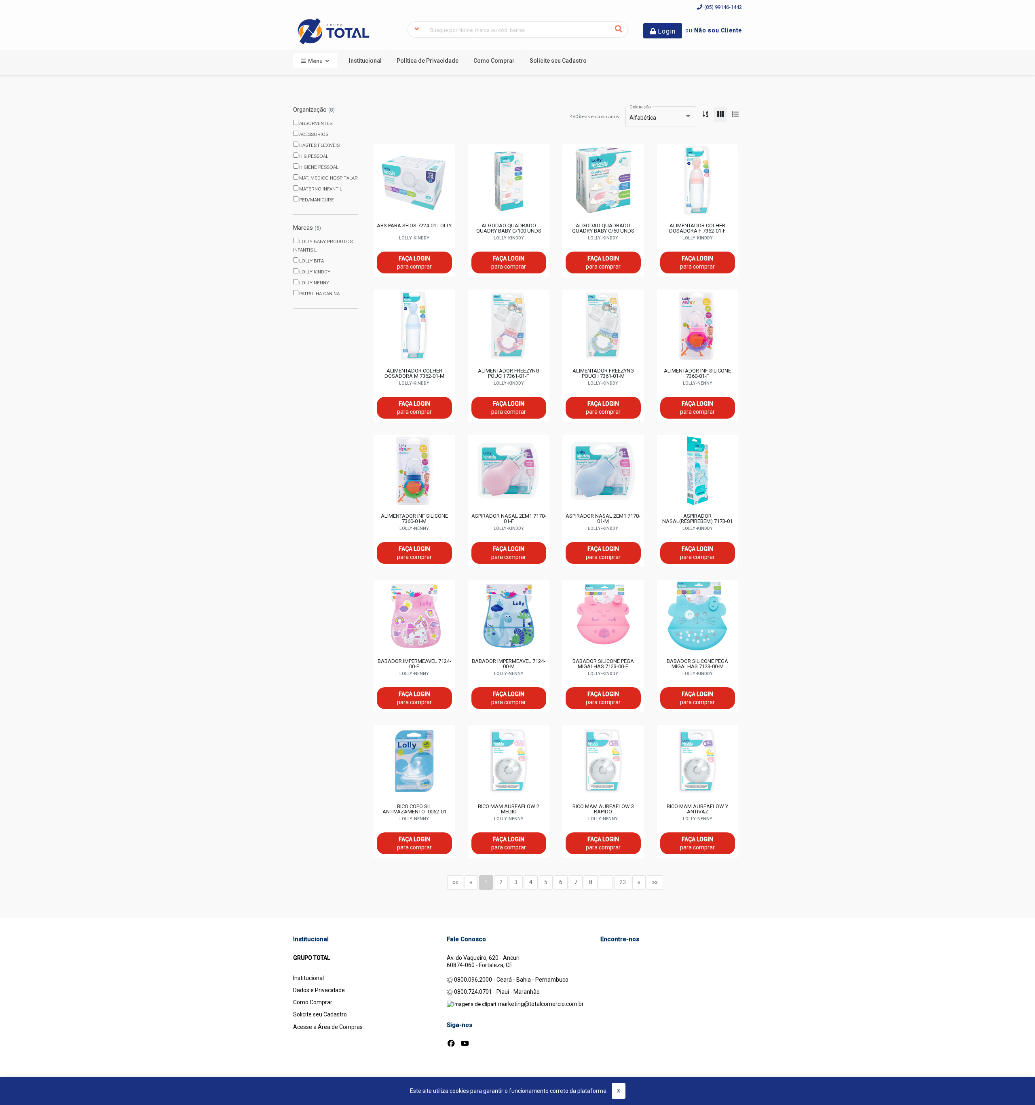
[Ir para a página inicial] (333, 30)
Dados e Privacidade (319, 990)
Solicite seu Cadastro (320, 1014)
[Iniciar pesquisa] (619, 29)
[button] (365, 60)
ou (713, 30)
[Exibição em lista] (735, 114)
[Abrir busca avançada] (417, 29)
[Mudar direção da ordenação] (705, 114)
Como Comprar (312, 1002)
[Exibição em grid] (720, 114)
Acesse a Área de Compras (328, 1027)
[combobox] (517, 29)
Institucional (308, 978)
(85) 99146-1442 (722, 7)
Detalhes (414, 192)
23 (622, 882)
